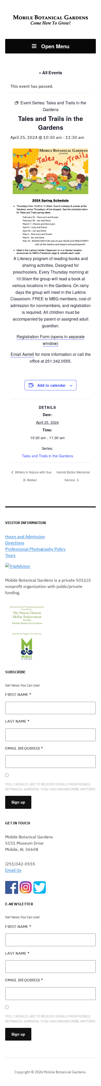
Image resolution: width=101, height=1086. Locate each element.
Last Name (17, 721)
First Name (18, 694)
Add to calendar (51, 385)
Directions (14, 542)
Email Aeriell (22, 354)
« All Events (50, 73)
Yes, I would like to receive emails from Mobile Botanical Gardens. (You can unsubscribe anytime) (50, 786)
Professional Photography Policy (35, 549)
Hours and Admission (25, 536)
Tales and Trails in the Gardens (47, 455)
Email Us (13, 870)
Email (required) (24, 748)
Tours (10, 555)
